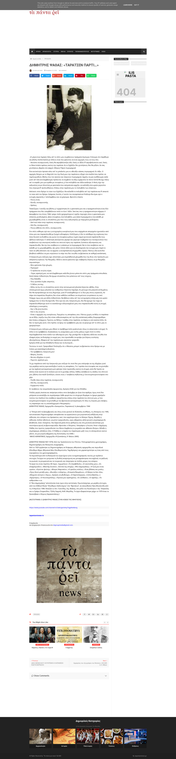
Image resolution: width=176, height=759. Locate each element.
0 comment (63, 70)
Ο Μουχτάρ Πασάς (97, 647)
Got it (136, 5)
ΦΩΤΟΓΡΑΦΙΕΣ (95, 51)
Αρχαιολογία (40, 746)
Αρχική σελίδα (37, 59)
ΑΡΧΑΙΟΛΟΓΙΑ (47, 51)
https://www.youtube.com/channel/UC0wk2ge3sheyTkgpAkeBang (121, 64)
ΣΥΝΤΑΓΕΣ (70, 51)
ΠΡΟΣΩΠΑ (47, 59)
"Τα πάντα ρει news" (50, 756)
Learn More (127, 5)
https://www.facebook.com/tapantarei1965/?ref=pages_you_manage (139, 64)
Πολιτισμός (88, 746)
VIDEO (103, 51)
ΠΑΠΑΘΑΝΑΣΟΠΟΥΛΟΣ (82, 51)
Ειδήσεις (135, 746)
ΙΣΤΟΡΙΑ (55, 51)
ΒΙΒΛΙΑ (63, 51)
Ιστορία (64, 746)
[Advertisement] (88, 33)
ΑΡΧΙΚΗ (38, 51)
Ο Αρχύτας (43, 647)
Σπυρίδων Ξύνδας (70, 647)
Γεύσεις (112, 746)
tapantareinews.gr (141, 756)
